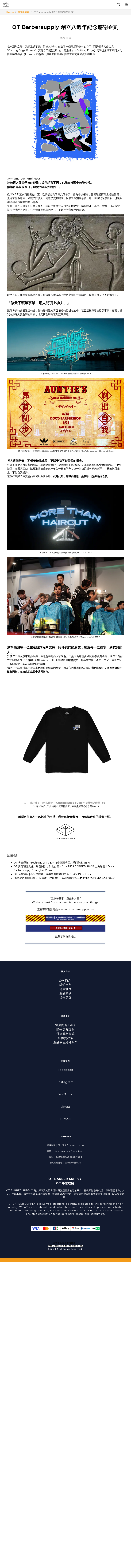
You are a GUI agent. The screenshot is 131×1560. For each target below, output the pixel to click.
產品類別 (65, 993)
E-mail (65, 1119)
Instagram (66, 1082)
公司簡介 (65, 980)
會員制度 (65, 989)
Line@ (65, 1107)
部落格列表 (23, 12)
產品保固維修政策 (65, 1042)
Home (10, 12)
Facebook (65, 1070)
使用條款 (71, 1242)
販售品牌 (65, 997)
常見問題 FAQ (65, 1025)
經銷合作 (65, 984)
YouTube (66, 1094)
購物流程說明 (65, 1029)
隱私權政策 (58, 1242)
